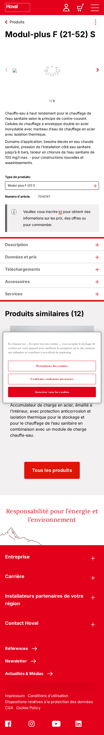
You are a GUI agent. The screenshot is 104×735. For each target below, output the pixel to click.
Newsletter (16, 660)
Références (16, 648)
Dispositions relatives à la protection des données (49, 701)
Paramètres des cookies (52, 365)
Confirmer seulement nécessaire (52, 378)
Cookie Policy (28, 707)
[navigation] (95, 7)
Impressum (15, 695)
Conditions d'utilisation (48, 695)
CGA (9, 707)
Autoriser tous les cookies (52, 391)
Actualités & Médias (24, 673)
